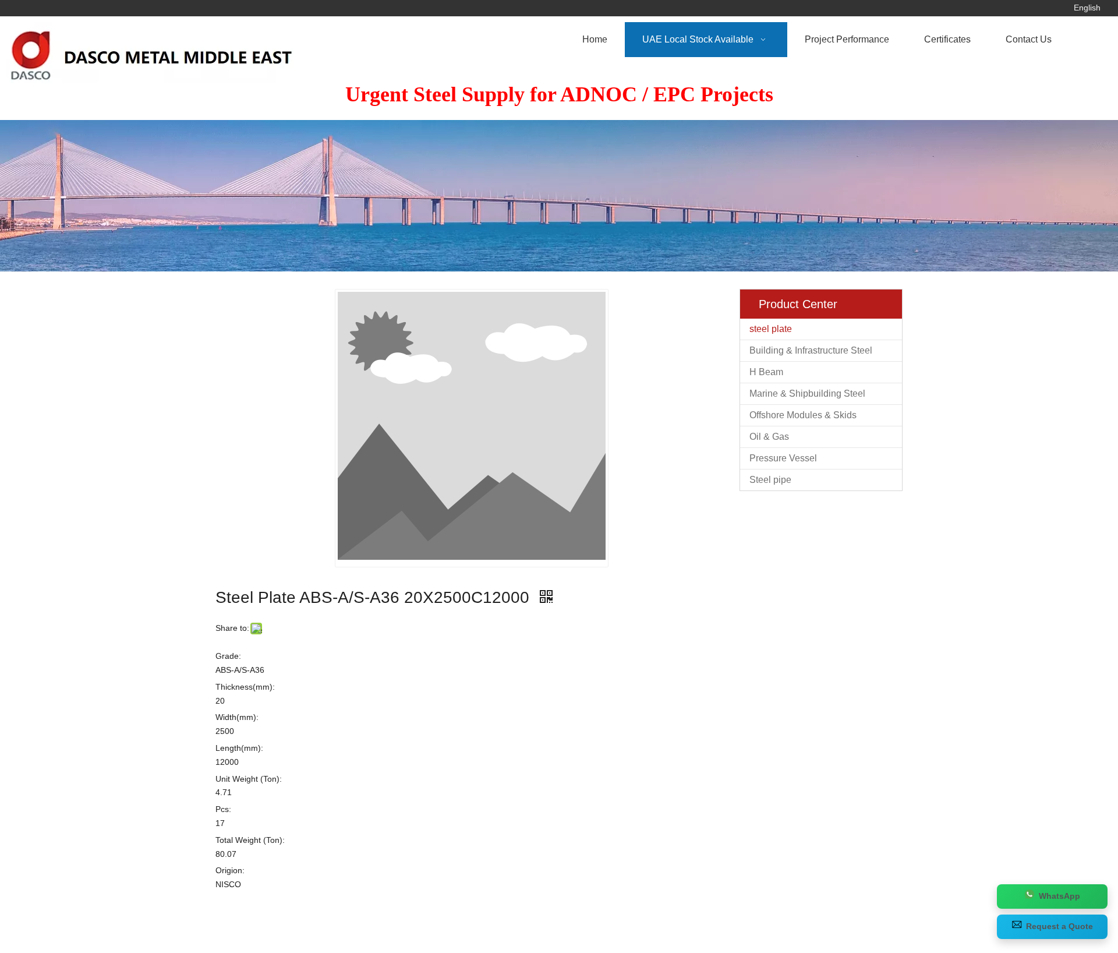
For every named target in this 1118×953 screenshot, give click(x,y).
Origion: (230, 870)
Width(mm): (237, 717)
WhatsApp (1059, 896)
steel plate (770, 329)
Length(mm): (239, 748)
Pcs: (223, 809)
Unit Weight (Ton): (248, 778)
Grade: (228, 656)
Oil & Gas (769, 437)
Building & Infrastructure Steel (810, 350)
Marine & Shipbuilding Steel (807, 393)
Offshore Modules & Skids (803, 415)
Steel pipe (770, 480)
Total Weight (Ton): (250, 840)
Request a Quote (1059, 926)
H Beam (766, 372)
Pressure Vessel (783, 458)
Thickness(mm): (245, 686)
